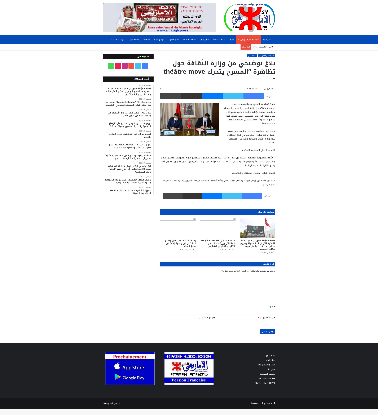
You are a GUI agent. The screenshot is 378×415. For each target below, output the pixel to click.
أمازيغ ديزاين (108, 403)
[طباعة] (170, 96)
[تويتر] (233, 96)
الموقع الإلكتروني (207, 318)
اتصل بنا (271, 369)
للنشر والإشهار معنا (266, 365)
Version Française (267, 378)
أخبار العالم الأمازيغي (249, 40)
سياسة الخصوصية (267, 374)
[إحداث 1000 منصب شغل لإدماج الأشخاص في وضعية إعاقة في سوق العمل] (178, 228)
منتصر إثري (268, 88)
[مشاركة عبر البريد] (191, 96)
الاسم (271, 306)
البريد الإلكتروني (266, 318)
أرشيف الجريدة (117, 40)
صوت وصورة (159, 40)
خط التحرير (270, 355)
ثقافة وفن (134, 40)
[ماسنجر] (212, 96)
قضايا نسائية (219, 40)
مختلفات (146, 40)
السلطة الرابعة (189, 40)
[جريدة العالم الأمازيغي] (249, 17)
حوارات (231, 40)
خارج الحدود (174, 40)
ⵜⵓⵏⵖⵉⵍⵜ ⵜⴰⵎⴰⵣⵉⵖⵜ (264, 383)
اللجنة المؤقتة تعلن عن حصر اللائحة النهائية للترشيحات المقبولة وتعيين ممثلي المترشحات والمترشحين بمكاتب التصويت (257, 245)
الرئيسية (267, 40)
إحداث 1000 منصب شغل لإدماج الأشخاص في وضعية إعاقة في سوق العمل (180, 243)
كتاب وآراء (204, 40)
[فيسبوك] (253, 96)
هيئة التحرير (270, 360)
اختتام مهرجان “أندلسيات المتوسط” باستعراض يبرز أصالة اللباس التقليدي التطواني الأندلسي (218, 243)
